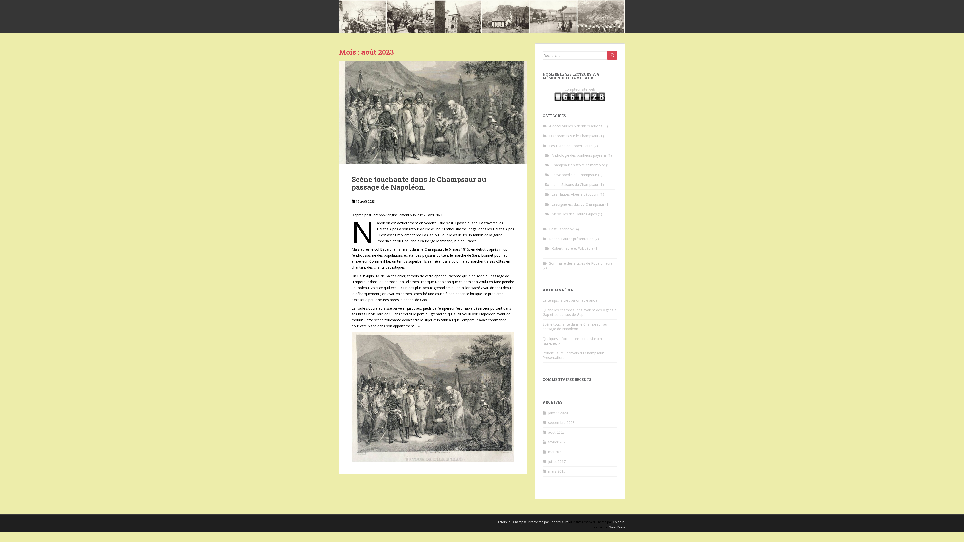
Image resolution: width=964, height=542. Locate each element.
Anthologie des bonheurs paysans (579, 155)
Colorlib (618, 522)
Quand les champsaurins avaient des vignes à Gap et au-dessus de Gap (579, 312)
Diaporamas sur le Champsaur (573, 135)
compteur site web (580, 89)
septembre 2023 (561, 422)
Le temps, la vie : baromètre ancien (571, 300)
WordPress (617, 527)
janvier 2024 (558, 412)
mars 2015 (556, 471)
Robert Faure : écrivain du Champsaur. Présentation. (573, 355)
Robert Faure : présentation (571, 238)
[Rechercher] (612, 55)
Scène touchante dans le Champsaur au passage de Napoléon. (419, 183)
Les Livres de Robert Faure (571, 145)
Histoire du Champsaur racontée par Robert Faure (532, 522)
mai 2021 (555, 451)
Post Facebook (561, 229)
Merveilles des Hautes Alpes (574, 214)
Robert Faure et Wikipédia (572, 248)
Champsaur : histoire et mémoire (578, 165)
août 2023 (556, 432)
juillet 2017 (557, 461)
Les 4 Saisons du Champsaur (575, 184)
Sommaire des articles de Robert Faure (581, 263)
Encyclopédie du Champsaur (574, 174)
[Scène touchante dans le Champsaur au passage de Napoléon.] (433, 112)
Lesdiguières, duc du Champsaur (578, 204)
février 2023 (557, 442)
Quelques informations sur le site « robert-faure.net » (577, 341)
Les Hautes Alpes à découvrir (575, 194)
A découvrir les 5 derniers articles (575, 126)
